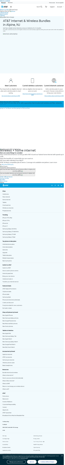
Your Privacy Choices (37, 441)
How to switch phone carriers (10, 270)
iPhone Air (5, 223)
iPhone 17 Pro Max (7, 218)
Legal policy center (7, 450)
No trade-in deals (7, 308)
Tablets (4, 202)
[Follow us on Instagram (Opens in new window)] (58, 185)
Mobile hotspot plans (8, 258)
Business (10, 2)
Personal (3, 2)
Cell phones (6, 194)
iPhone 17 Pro (6, 220)
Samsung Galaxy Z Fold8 (9, 234)
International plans (8, 247)
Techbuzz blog (6, 421)
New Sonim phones (8, 326)
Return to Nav (4, 9)
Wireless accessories (8, 208)
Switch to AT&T (7, 268)
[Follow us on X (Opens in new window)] (52, 185)
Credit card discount (8, 302)
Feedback (5, 424)
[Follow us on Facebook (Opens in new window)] (55, 185)
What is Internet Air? (8, 375)
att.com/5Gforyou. (8, 164)
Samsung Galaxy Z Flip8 (9, 237)
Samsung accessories (8, 360)
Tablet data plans (7, 255)
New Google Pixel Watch (9, 344)
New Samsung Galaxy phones (10, 318)
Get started (11, 96)
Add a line (5, 250)
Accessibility (5, 444)
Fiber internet (6, 197)
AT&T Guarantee (7, 412)
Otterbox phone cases (9, 362)
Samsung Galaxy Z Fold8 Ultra (11, 231)
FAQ (23, 108)
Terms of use (5, 441)
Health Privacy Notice (38, 444)
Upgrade (5, 252)
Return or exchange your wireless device (13, 386)
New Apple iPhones (8, 315)
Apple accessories (7, 354)
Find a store (52, 2)
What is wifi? (6, 389)
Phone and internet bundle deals (11, 300)
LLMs (4, 430)
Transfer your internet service (10, 281)
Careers (5, 407)
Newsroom (5, 399)
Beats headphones (8, 365)
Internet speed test (8, 273)
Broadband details (6, 447)
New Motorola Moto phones (10, 323)
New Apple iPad (7, 333)
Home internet (6, 199)
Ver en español (59, 2)
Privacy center (36, 438)
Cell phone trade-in (8, 279)
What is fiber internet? (8, 381)
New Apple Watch (7, 339)
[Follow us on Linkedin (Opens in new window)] (61, 185)
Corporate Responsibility (9, 404)
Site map (4, 435)
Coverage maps (6, 438)
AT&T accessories (7, 357)
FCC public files (36, 450)
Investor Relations (7, 401)
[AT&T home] (4, 7)
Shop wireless (54, 96)
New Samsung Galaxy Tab (9, 336)
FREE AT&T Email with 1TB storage (10, 427)
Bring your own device (9, 276)
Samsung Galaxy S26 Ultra (10, 229)
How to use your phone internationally (13, 378)
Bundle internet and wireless (10, 372)
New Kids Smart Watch (9, 347)
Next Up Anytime (7, 261)
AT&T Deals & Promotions (9, 289)
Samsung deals (7, 297)
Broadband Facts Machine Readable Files (13, 415)
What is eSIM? (6, 383)
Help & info (5, 410)
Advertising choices (37, 435)
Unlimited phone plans (9, 244)
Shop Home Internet (32, 94)
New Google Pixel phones (9, 321)
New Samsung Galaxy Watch (10, 341)
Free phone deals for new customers (12, 305)
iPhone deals (6, 294)
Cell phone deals (7, 291)
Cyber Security (36, 447)
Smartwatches (7, 205)
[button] (11, 7)
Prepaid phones (7, 210)
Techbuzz (8, 108)
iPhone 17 (5, 226)
